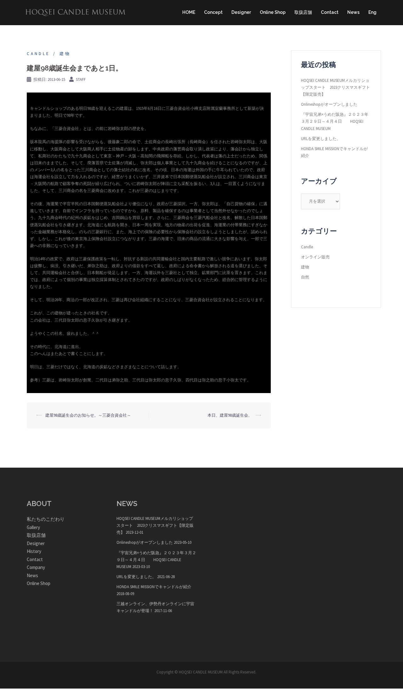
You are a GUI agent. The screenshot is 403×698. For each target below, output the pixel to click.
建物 (65, 53)
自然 (305, 277)
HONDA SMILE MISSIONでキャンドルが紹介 (153, 586)
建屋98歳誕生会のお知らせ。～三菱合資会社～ (88, 415)
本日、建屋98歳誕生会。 (229, 415)
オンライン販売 (315, 257)
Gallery (33, 527)
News (353, 12)
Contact (329, 12)
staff (81, 79)
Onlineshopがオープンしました (329, 104)
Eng (372, 12)
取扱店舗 (303, 12)
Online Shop (273, 12)
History (34, 551)
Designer (241, 12)
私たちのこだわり (46, 519)
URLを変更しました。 (321, 138)
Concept (213, 12)
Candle (38, 53)
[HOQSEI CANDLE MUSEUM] (75, 12)
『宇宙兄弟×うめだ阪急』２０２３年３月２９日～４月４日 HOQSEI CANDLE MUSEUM (334, 121)
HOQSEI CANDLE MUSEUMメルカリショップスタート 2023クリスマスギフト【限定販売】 (335, 87)
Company (36, 567)
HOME (188, 12)
